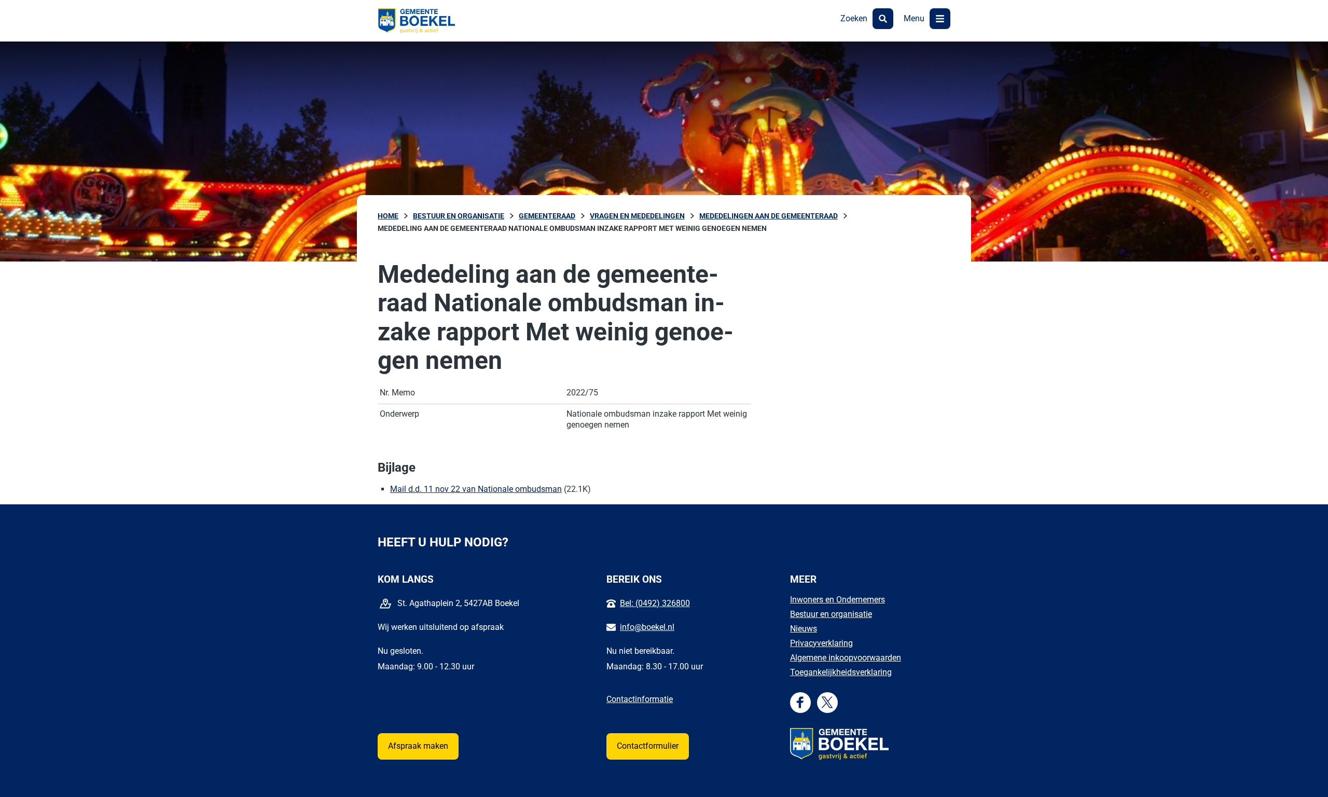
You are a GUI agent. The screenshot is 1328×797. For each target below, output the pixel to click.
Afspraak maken (418, 746)
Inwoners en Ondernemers (837, 599)
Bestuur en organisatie (831, 614)
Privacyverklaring (821, 643)
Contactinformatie (639, 699)
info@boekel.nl (647, 627)
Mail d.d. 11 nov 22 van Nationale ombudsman (476, 489)
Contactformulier (648, 746)
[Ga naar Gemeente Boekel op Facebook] (800, 702)
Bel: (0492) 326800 (655, 603)
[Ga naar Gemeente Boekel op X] (827, 702)
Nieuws (803, 629)
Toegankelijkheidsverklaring (841, 672)
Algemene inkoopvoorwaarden (845, 658)
